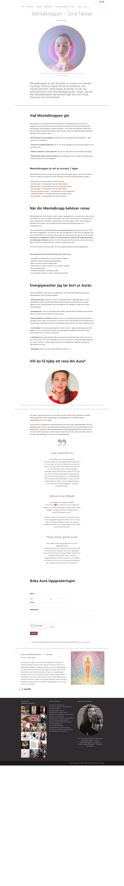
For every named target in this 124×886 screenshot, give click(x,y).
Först (31, 599)
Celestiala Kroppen (37, 193)
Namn (32, 593)
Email (32, 602)
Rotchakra (60, 181)
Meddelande (34, 609)
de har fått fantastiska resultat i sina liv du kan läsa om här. (53, 432)
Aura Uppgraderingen (65, 230)
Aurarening (63, 20)
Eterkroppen (35, 181)
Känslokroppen (36, 184)
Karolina (47, 415)
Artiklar (102, 763)
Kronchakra (62, 196)
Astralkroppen (36, 189)
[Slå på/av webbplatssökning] (89, 7)
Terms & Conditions (84, 642)
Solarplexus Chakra (64, 186)
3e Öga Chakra (66, 193)
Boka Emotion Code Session (92, 763)
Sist (51, 599)
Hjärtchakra (62, 189)
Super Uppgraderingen (78, 424)
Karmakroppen (36, 196)
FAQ (82, 763)
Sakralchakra (63, 184)
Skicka (34, 633)
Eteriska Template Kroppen (40, 191)
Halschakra (71, 191)
